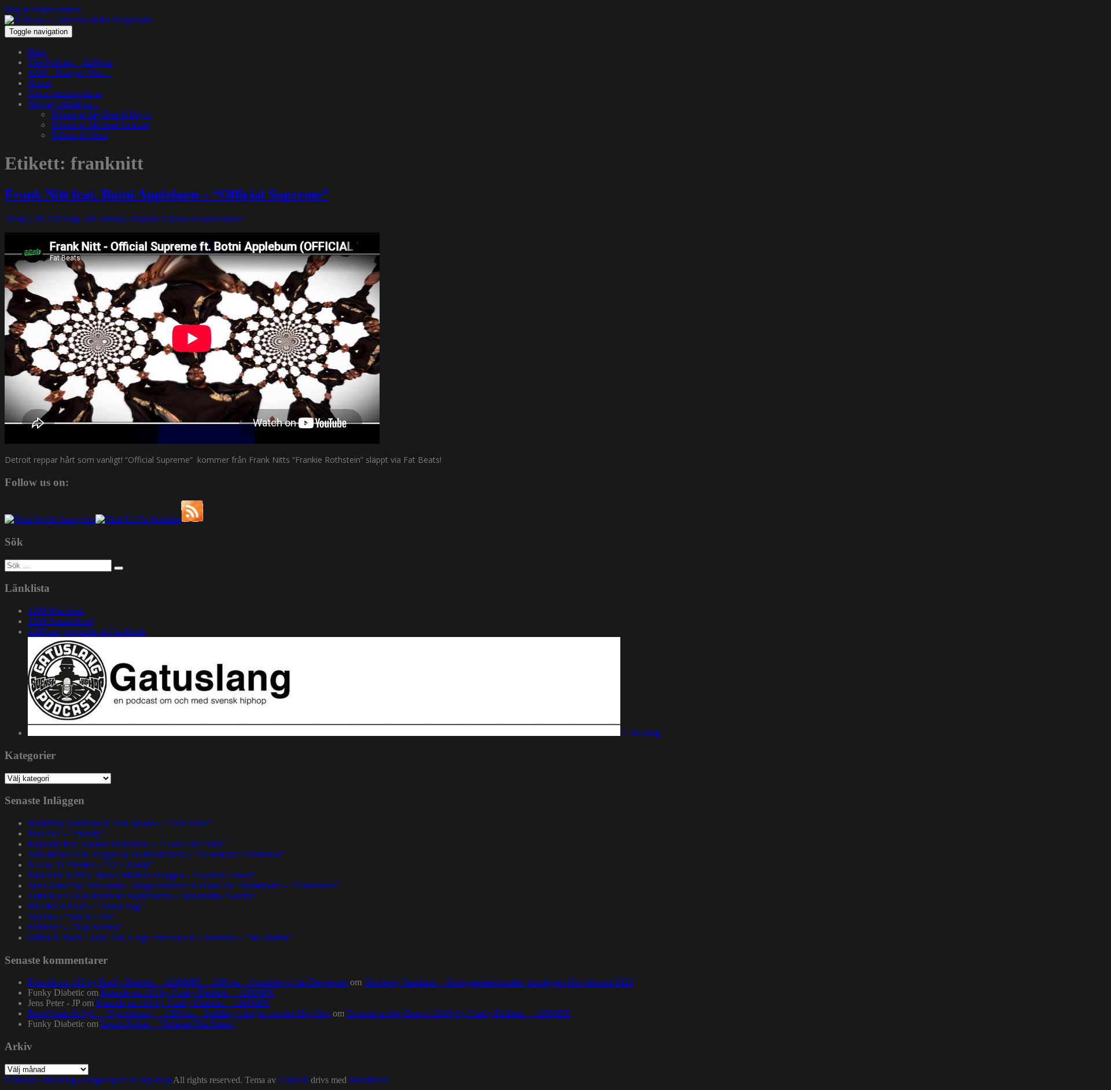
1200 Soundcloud (60, 621)
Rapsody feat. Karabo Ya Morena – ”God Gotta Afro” (126, 844)
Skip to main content (42, 9)
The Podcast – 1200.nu (70, 62)
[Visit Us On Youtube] (138, 519)
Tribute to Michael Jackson (100, 125)
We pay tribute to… (64, 104)
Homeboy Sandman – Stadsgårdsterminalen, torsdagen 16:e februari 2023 (498, 982)
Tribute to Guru (79, 135)
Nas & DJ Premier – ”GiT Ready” (90, 865)
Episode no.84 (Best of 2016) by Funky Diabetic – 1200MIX (459, 1013)
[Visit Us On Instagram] (50, 519)
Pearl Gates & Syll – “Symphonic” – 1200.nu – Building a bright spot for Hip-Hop (179, 1013)
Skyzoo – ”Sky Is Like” (71, 917)
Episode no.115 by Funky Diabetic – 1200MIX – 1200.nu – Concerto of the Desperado (188, 982)
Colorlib (293, 1080)
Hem (37, 52)
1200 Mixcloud (56, 611)
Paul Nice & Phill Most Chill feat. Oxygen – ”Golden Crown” (141, 875)
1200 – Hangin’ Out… (69, 73)
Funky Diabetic (131, 219)
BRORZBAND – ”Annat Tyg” (86, 906)
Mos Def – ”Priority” (66, 833)
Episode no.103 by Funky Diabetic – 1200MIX (187, 992)
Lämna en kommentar (202, 219)
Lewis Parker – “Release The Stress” (168, 1024)
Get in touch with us (65, 93)
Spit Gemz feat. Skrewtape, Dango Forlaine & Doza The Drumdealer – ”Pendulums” (183, 885)
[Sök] (118, 568)
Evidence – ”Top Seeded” (75, 927)
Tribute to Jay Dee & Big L (101, 114)
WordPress (368, 1080)
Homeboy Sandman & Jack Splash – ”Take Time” (119, 823)
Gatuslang (640, 733)
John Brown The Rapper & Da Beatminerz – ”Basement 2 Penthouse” (156, 854)
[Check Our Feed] (192, 519)
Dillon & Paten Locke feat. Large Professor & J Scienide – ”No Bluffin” (160, 937)
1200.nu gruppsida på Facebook (86, 631)
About (39, 83)
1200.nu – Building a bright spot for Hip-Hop (88, 1080)
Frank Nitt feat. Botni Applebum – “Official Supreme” (167, 194)
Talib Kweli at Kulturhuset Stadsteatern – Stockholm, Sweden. (142, 896)
